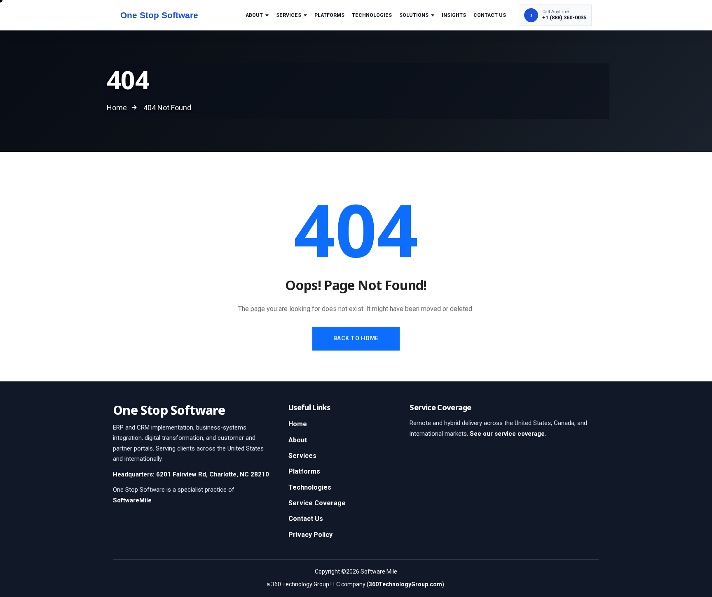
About (254, 15)
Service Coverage (317, 503)
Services (288, 15)
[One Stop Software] (167, 15)
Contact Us (489, 15)
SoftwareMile (132, 500)
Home (297, 424)
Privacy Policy (310, 535)
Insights (454, 15)
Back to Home (356, 338)
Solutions (414, 15)
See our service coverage (507, 433)
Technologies (372, 15)
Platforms (329, 15)
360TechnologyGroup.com (405, 584)
